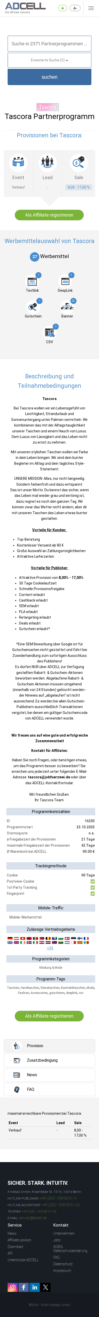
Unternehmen (64, 1233)
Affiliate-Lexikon (19, 1240)
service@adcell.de (32, 1218)
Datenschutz (63, 1264)
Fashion (23, 993)
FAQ (56, 1257)
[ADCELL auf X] (45, 1287)
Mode (90, 988)
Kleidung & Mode (50, 967)
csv (81, 993)
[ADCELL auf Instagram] (13, 1287)
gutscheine (56, 993)
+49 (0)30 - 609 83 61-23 (60, 1205)
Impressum (62, 1271)
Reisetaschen (50, 988)
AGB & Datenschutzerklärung (70, 1249)
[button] (49, 77)
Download (15, 1247)
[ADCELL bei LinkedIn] (34, 1287)
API (10, 1253)
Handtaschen (30, 988)
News (12, 1233)
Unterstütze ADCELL (23, 1260)
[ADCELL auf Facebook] (24, 1287)
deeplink (71, 993)
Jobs (57, 1240)
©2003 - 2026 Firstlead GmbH (49, 1305)
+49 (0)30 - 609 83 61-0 (58, 1198)
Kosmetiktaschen (73, 988)
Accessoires (39, 993)
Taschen (13, 988)
